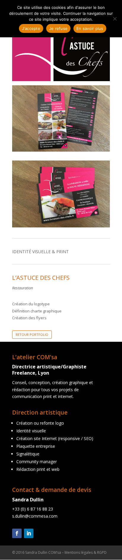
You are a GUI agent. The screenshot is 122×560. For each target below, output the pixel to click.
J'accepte (31, 28)
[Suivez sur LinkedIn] (28, 533)
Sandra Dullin (28, 499)
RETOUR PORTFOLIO (32, 334)
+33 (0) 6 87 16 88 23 (32, 509)
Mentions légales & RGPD (86, 552)
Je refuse (58, 28)
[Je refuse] (115, 19)
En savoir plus (89, 28)
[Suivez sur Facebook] (17, 533)
